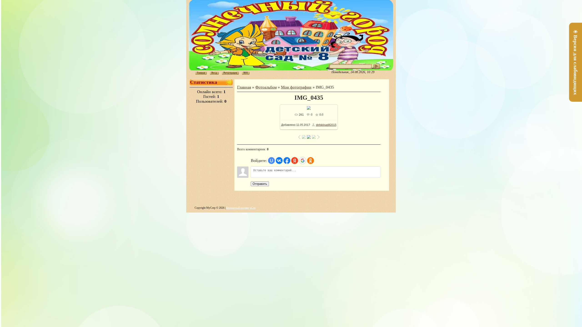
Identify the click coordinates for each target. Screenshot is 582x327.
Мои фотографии (296, 87)
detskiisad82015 (326, 124)
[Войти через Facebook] (286, 160)
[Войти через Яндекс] (294, 160)
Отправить (260, 184)
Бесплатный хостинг (237, 207)
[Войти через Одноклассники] (310, 160)
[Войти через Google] (302, 160)
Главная (244, 87)
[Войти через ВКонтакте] (279, 160)
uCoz (253, 207)
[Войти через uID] (271, 160)
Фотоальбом (266, 87)
